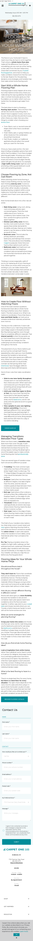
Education (8, 914)
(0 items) (30, 5)
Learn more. (24, 931)
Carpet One (4, 23)
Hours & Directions (16, 863)
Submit (16, 842)
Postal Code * (6, 786)
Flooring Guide (16, 23)
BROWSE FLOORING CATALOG (14, 699)
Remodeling (27, 23)
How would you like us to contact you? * (14, 751)
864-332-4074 (16, 16)
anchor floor (5, 122)
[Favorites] (26, 6)
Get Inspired (9, 906)
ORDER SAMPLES (10, 428)
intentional (5, 366)
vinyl (2, 527)
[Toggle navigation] (2, 5)
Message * (5, 808)
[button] (23, 6)
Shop (6, 899)
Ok (16, 934)
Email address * (7, 774)
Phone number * (7, 762)
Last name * (5, 733)
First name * (6, 722)
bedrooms (17, 399)
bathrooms (8, 628)
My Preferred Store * (8, 797)
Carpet (6, 243)
